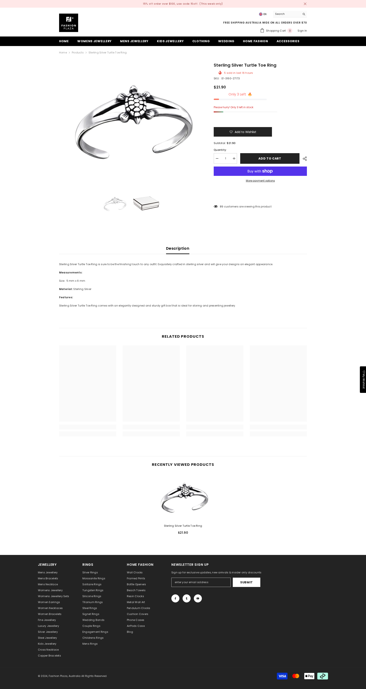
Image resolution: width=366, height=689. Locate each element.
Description (177, 248)
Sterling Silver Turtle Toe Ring (183, 526)
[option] (130, 120)
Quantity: (220, 150)
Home (63, 52)
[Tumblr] (187, 598)
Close (305, 4)
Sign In (302, 30)
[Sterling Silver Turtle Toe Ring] (183, 496)
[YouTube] (198, 598)
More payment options (260, 180)
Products (78, 52)
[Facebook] (175, 598)
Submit (246, 582)
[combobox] (286, 14)
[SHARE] (303, 159)
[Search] (290, 14)
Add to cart (269, 158)
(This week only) (211, 4)
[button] (243, 132)
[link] (87, 427)
